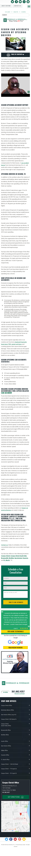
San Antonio (18, 558)
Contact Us (17, 5)
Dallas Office (4, 750)
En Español (5, 692)
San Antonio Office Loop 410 (8, 714)
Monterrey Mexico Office (7, 710)
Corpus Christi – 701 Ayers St (9, 773)
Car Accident (6, 392)
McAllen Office (5, 735)
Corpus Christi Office (6, 705)
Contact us (4, 545)
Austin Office (4, 741)
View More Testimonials (15, 631)
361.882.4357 (18, 691)
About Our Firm (6, 5)
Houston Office (5, 755)
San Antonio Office (6, 746)
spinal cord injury (17, 344)
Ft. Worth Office (5, 759)
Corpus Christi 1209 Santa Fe (8, 719)
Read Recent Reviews (15, 647)
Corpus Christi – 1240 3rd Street (9, 764)
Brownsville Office (6, 730)
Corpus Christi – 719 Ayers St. (9, 768)
